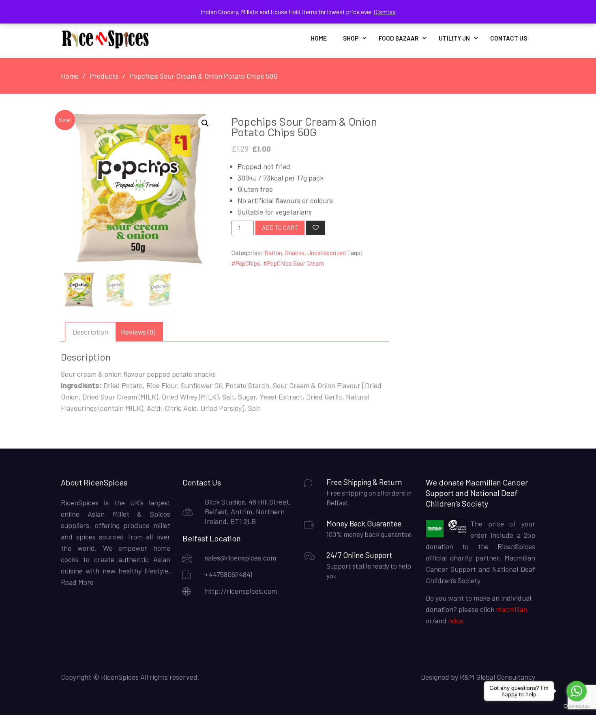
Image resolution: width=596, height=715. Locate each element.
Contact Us (508, 38)
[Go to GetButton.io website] (577, 706)
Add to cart (280, 227)
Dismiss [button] (384, 11)
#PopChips (246, 263)
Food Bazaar (398, 38)
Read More (77, 582)
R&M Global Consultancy (497, 676)
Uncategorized (326, 252)
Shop (350, 38)
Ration (273, 252)
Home (319, 38)
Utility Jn (454, 38)
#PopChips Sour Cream (293, 263)
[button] (205, 123)
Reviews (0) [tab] (138, 331)
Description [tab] (90, 331)
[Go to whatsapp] (576, 691)
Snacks (294, 252)
